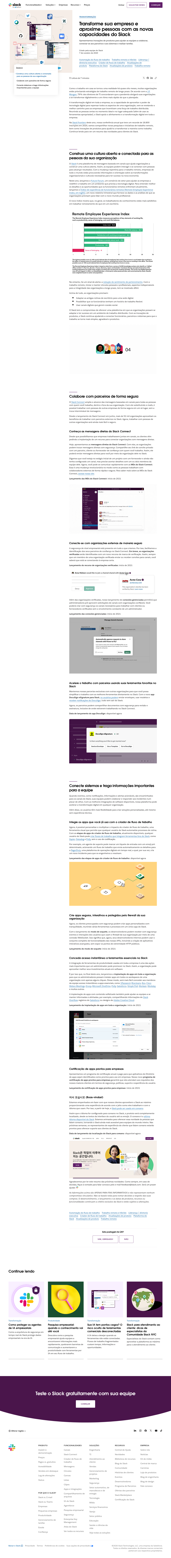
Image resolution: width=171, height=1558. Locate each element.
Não (126, 1239)
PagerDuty (76, 850)
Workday (151, 986)
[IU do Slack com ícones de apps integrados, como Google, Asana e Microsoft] (105, 1299)
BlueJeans (136, 983)
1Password (125, 983)
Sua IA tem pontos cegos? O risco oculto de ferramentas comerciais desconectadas (104, 1328)
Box (143, 983)
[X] (151, 1431)
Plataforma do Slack (98, 65)
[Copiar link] (155, 78)
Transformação (87, 17)
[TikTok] (161, 1431)
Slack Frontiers (79, 122)
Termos (40, 1546)
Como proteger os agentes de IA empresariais (25, 1326)
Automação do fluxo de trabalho (94, 59)
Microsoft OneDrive (101, 986)
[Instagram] (140, 1431)
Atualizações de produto (121, 65)
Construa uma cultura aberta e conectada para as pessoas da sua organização (34, 75)
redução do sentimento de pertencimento (123, 282)
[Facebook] (148, 78)
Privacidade (30, 1546)
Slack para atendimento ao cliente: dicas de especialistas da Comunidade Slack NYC (143, 1329)
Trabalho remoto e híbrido (124, 59)
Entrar (121, 5)
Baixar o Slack (14, 1546)
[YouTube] (156, 1431)
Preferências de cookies (54, 1546)
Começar (155, 5)
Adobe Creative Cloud (124, 1000)
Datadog (80, 839)
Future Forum (97, 180)
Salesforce (121, 986)
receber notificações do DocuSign (85, 700)
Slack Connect (78, 402)
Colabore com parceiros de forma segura (34, 81)
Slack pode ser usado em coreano (127, 1108)
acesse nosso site (86, 473)
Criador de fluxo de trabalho (112, 62)
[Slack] (15, 5)
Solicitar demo (137, 5)
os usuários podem (109, 697)
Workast (142, 986)
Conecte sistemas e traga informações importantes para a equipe (32, 86)
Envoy (88, 986)
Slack (73, 163)
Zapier (72, 839)
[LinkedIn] (151, 78)
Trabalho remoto (142, 65)
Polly (88, 839)
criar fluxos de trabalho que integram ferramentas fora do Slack (119, 836)
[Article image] (26, 1299)
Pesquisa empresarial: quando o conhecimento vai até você (65, 1328)
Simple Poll (132, 986)
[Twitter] (144, 78)
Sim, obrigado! (105, 1239)
